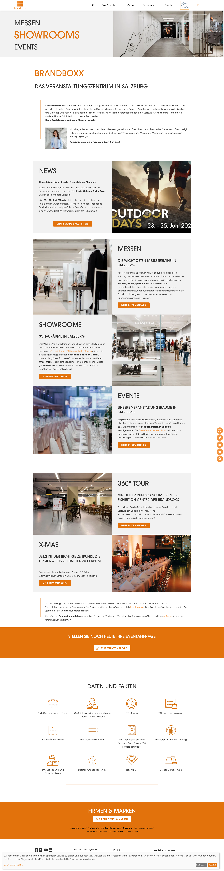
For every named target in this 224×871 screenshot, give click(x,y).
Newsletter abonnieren (164, 850)
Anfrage (167, 616)
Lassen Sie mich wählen (13, 865)
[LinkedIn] (50, 850)
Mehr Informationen (133, 305)
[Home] (20, 5)
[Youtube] (46, 850)
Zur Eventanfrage (114, 648)
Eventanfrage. (137, 607)
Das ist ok (212, 865)
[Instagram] (40, 850)
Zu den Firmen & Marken (113, 819)
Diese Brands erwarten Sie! (73, 223)
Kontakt (117, 850)
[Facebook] (36, 850)
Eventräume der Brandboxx (152, 430)
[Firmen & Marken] (220, 459)
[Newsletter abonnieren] (220, 444)
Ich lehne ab (201, 865)
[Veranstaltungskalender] (220, 437)
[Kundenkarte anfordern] (220, 430)
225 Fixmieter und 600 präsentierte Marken (70, 351)
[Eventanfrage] (220, 451)
